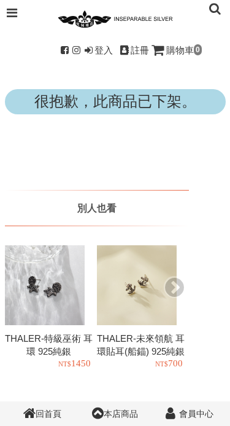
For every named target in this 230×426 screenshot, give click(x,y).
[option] (51, 308)
